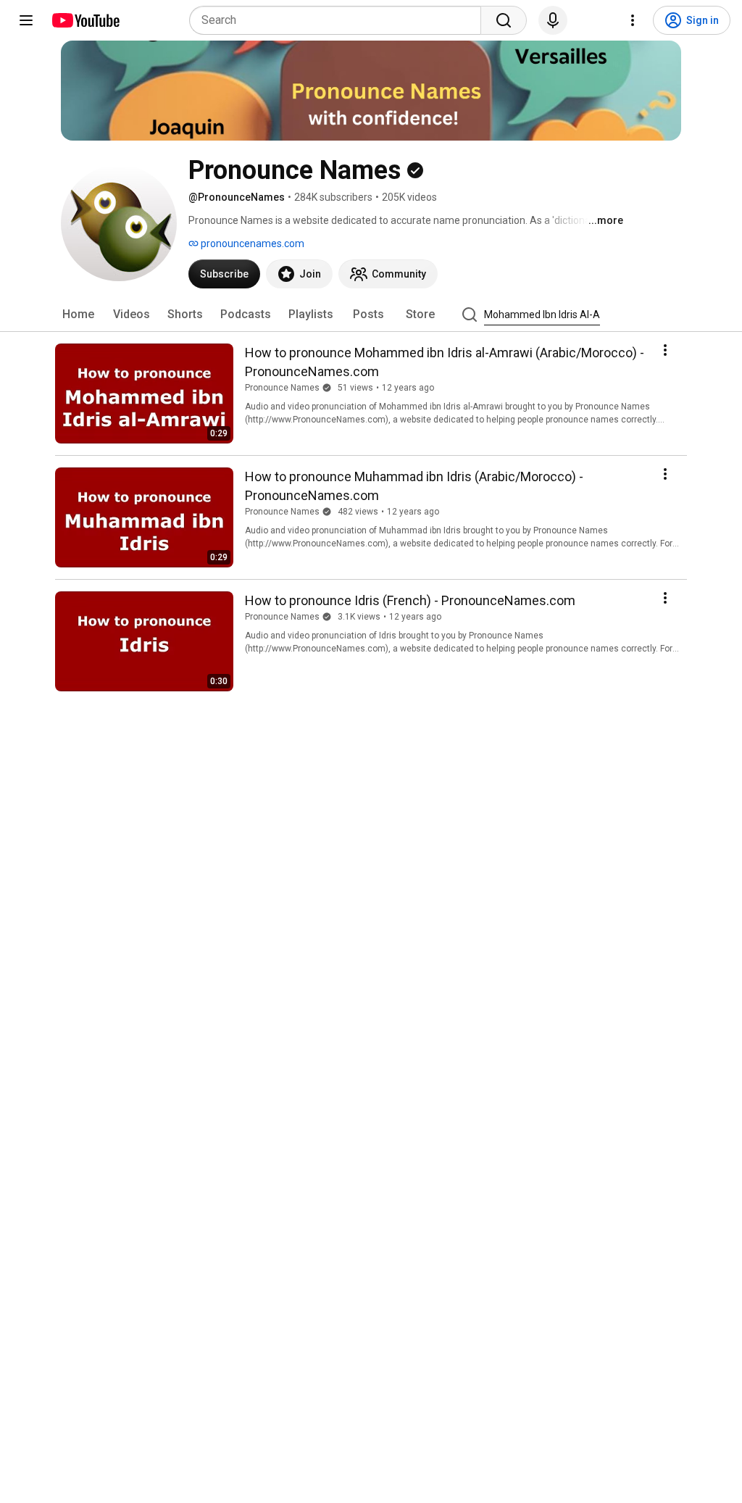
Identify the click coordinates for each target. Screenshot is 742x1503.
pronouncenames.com (251, 243)
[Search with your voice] (552, 20)
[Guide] (26, 20)
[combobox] (339, 20)
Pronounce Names (282, 388)
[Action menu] (665, 350)
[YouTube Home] (85, 20)
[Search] (503, 20)
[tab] (78, 314)
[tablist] (371, 314)
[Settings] (632, 20)
